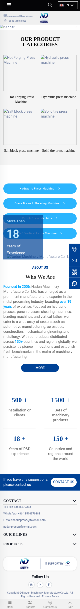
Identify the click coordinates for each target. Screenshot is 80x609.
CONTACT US (63, 482)
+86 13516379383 (16, 21)
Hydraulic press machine (58, 97)
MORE (40, 368)
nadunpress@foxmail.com (20, 16)
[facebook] (49, 585)
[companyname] (58, 18)
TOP (70, 607)
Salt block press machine (21, 150)
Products (30, 607)
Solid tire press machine (58, 150)
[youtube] (31, 585)
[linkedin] (40, 585)
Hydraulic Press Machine (37, 188)
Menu (10, 607)
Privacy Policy (50, 596)
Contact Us (50, 607)
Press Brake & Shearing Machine (37, 203)
